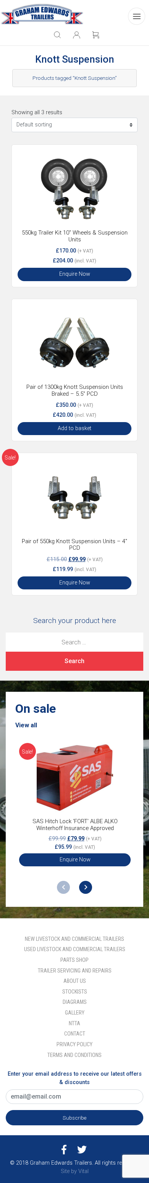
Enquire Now (74, 274)
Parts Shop (74, 960)
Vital (83, 1171)
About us (74, 981)
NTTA (74, 1023)
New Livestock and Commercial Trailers (74, 939)
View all (26, 725)
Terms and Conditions (74, 1055)
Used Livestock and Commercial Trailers (74, 949)
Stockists (74, 992)
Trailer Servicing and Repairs (75, 971)
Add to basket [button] (74, 428)
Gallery (74, 1013)
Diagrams (75, 1002)
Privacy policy (74, 1044)
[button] (85, 887)
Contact (74, 1034)
